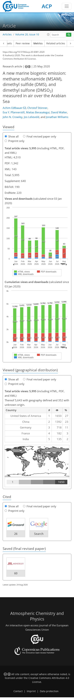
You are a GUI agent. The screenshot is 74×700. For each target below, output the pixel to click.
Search (38, 534)
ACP (47, 6)
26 (15, 534)
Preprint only (16, 141)
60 (15, 573)
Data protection (49, 691)
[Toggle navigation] (66, 6)
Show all (13, 136)
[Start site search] (68, 35)
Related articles (55, 43)
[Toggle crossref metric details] (16, 524)
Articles (7, 34)
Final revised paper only (41, 136)
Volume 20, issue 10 (27, 34)
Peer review (23, 43)
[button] (48, 34)
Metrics (38, 43)
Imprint (31, 691)
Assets (8, 43)
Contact (18, 691)
